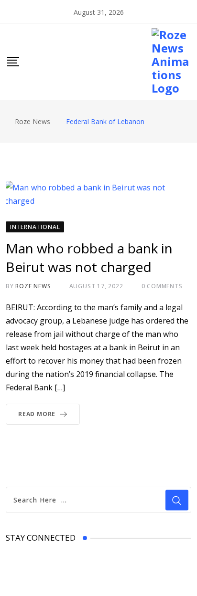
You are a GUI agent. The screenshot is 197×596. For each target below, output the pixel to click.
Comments (162, 286)
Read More (36, 414)
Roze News (33, 286)
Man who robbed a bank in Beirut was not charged (89, 257)
